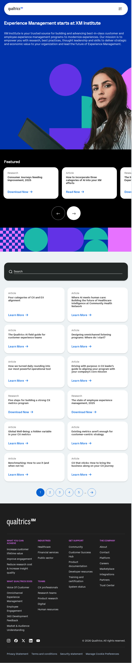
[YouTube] (38, 640)
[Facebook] (16, 640)
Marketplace (107, 569)
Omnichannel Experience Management (15, 597)
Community (76, 547)
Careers (104, 563)
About (103, 547)
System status (77, 586)
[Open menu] (120, 8)
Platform (105, 558)
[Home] (15, 9)
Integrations (107, 574)
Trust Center (107, 585)
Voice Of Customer (18, 587)
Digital (42, 604)
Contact (104, 552)
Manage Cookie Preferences (102, 654)
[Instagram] (8, 640)
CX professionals (48, 587)
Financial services (48, 552)
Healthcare (44, 547)
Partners (104, 579)
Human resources (48, 609)
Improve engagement (19, 559)
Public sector (45, 558)
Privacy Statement (17, 654)
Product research (48, 598)
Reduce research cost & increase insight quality (19, 568)
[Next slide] (74, 213)
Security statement (71, 654)
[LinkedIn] (30, 640)
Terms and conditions (44, 654)
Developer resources (80, 571)
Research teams (47, 593)
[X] (23, 640)
